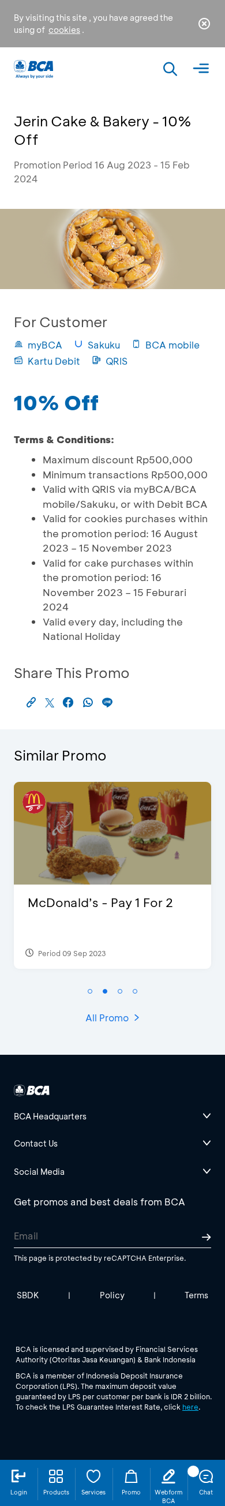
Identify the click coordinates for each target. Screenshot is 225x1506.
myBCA (45, 345)
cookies (64, 29)
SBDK (28, 1295)
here (190, 1406)
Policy (112, 1295)
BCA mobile (172, 345)
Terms (196, 1295)
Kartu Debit (54, 361)
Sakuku (104, 345)
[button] (90, 991)
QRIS (116, 361)
